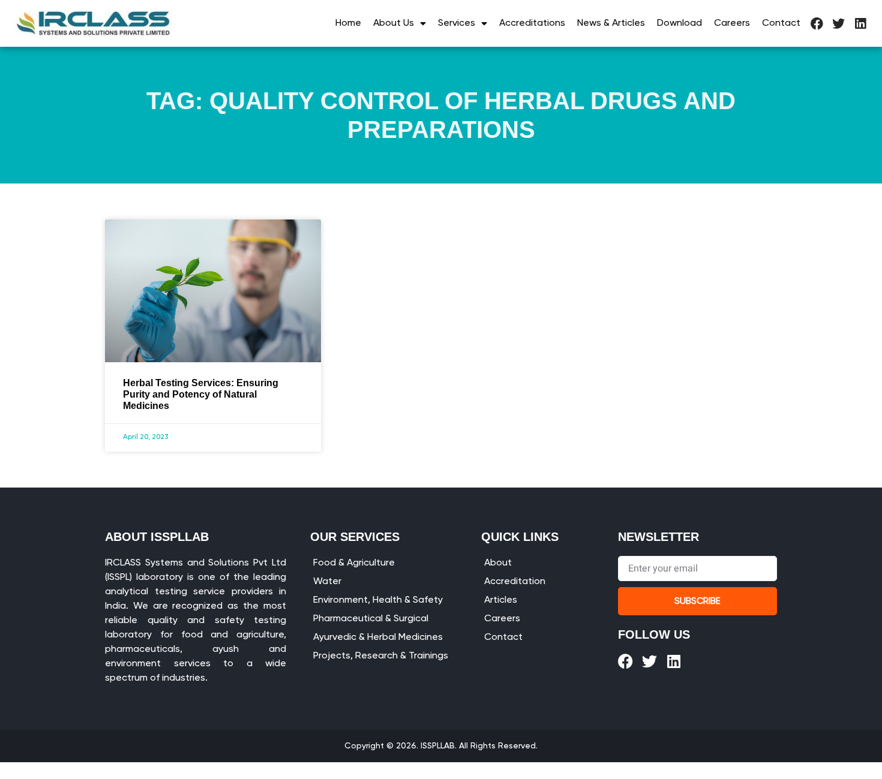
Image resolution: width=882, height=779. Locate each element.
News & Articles (611, 23)
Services (456, 23)
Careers (732, 23)
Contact (781, 23)
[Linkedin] (860, 23)
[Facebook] (817, 23)
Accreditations (532, 23)
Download (679, 23)
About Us (393, 23)
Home (348, 23)
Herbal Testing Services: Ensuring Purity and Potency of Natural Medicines (200, 394)
